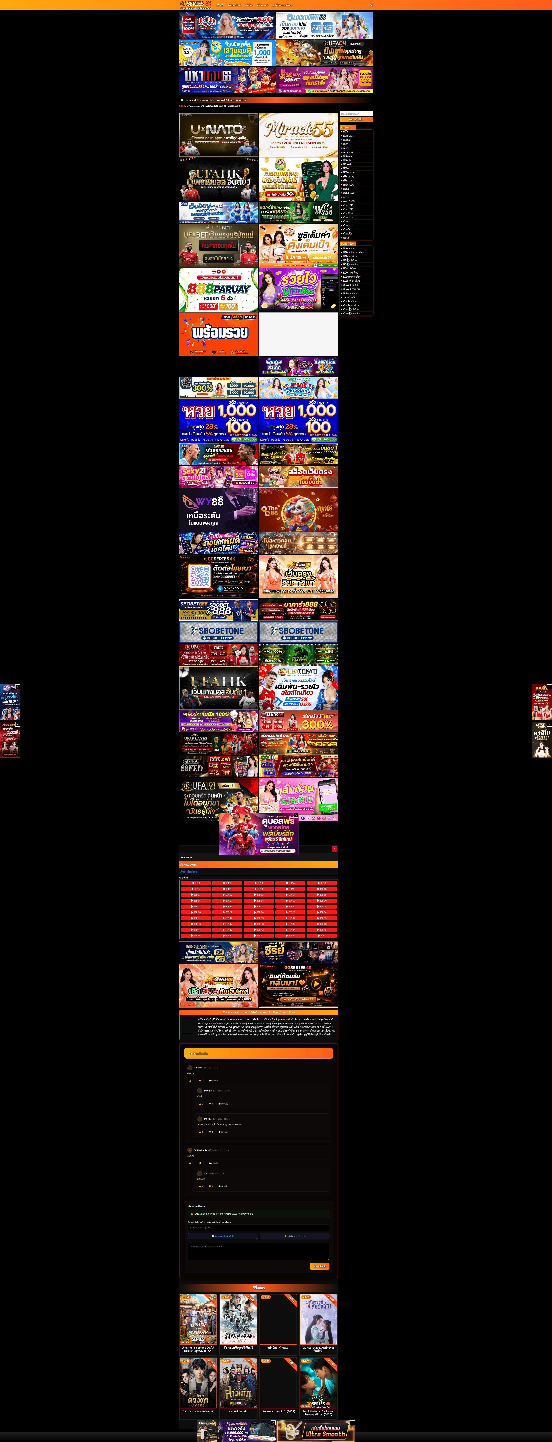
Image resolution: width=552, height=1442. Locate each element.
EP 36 (197, 923)
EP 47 (228, 935)
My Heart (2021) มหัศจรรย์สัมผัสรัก (318, 1349)
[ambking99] (298, 799)
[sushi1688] (298, 246)
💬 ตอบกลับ (213, 1080)
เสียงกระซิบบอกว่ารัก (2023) (278, 1411)
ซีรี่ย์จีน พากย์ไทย (350, 256)
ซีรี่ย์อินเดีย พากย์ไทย (351, 280)
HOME (219, 5)
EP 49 (291, 935)
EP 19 (291, 900)
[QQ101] (298, 766)
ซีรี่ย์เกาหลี (262, 5)
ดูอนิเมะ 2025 (348, 193)
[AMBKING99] (298, 290)
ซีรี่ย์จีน (248, 5)
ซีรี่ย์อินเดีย (347, 160)
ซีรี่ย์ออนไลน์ (234, 5)
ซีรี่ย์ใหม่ (346, 168)
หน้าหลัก (182, 106)
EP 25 (323, 906)
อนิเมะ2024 (348, 225)
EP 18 (260, 900)
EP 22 (228, 906)
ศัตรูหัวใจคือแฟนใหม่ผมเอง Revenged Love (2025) (318, 1412)
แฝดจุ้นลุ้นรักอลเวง (278, 1347)
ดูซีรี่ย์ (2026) (348, 176)
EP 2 (228, 883)
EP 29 (291, 912)
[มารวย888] (542, 740)
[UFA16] (218, 688)
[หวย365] (218, 421)
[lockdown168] (324, 25)
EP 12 (228, 894)
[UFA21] (218, 454)
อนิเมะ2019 (348, 217)
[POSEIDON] (218, 543)
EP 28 (260, 912)
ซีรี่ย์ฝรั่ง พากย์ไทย (350, 272)
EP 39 (291, 923)
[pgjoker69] (298, 744)
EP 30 (323, 912)
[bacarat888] (298, 610)
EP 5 (323, 883)
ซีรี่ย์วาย (346, 148)
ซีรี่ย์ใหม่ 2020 (348, 172)
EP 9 (292, 889)
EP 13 (260, 894)
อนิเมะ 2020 (348, 205)
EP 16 (197, 900)
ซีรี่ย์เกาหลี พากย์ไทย (351, 289)
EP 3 (260, 883)
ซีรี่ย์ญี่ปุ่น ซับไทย (350, 260)
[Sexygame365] (324, 80)
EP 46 (197, 935)
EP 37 (228, 923)
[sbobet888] (218, 610)
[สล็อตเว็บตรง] (298, 476)
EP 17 (228, 900)
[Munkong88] (298, 576)
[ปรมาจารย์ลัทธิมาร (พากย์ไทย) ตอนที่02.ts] (334, 849)
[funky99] (298, 366)
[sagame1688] (218, 952)
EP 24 (291, 906)
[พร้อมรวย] (218, 334)
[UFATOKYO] (298, 688)
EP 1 (197, 883)
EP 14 (291, 894)
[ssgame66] (236, 1431)
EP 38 (260, 923)
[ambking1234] (298, 388)
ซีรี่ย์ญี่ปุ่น (346, 139)
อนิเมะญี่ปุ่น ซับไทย (351, 309)
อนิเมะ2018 (348, 213)
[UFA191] (218, 799)
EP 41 (197, 929)
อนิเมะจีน (346, 229)
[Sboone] (218, 632)
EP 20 (323, 900)
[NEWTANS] (10, 740)
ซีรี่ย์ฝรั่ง (346, 144)
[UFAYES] (218, 654)
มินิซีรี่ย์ (346, 197)
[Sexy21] (218, 476)
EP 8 (260, 889)
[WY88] (218, 510)
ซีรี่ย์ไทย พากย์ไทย (350, 293)
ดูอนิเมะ (346, 188)
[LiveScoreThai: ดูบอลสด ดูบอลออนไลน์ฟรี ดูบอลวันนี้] (259, 834)
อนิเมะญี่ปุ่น (347, 233)
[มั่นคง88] (218, 986)
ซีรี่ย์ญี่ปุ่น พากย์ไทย (351, 264)
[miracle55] (298, 135)
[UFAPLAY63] (218, 744)
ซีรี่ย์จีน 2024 (348, 135)
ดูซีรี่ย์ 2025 (347, 180)
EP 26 (197, 912)
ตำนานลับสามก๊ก (238, 1411)
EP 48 (260, 935)
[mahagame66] (227, 80)
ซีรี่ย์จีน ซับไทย (349, 248)
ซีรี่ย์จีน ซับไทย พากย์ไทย (353, 252)
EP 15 (323, 894)
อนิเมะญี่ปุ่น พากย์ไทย (352, 313)
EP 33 (260, 918)
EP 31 (197, 918)
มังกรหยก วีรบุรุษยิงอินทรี (238, 1347)
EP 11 (197, 894)
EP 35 (323, 918)
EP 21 (197, 906)
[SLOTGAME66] (542, 702)
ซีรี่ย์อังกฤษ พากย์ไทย (352, 276)
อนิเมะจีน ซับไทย (350, 301)
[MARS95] (298, 721)
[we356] (298, 212)
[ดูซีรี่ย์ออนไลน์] (298, 952)
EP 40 (323, 923)
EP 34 (291, 918)
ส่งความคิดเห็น (319, 1266)
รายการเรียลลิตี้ (349, 297)
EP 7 (228, 889)
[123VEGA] (298, 543)
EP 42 (228, 929)
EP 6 (197, 889)
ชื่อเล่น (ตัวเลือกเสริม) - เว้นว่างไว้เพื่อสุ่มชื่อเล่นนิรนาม (210, 1222)
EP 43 (260, 929)
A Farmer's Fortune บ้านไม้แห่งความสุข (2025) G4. (198, 1349)
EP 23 (260, 906)
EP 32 (228, 918)
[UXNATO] (218, 135)
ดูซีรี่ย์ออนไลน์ (348, 184)
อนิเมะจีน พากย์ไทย (351, 305)
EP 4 (292, 883)
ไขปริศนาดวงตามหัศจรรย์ (198, 1411)
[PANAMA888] (10, 702)
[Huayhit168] (227, 53)
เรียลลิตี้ (346, 237)
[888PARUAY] (218, 290)
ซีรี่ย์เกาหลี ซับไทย (350, 285)
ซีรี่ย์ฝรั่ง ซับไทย (349, 268)
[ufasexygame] (218, 721)
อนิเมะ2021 (348, 221)
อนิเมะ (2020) (349, 201)
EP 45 (323, 929)
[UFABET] (218, 246)
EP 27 (228, 912)
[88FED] (218, 766)
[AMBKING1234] (298, 179)
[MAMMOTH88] (218, 388)
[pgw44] (298, 654)
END (323, 935)
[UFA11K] (218, 179)
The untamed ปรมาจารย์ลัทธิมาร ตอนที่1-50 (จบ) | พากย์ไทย (214, 100)
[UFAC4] (324, 53)
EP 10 (323, 889)
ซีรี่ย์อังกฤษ (347, 156)
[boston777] (227, 25)
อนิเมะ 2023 (348, 209)
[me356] (218, 212)
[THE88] (298, 510)
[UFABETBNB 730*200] (298, 454)
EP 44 (291, 929)
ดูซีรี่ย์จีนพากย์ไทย (282, 5)
